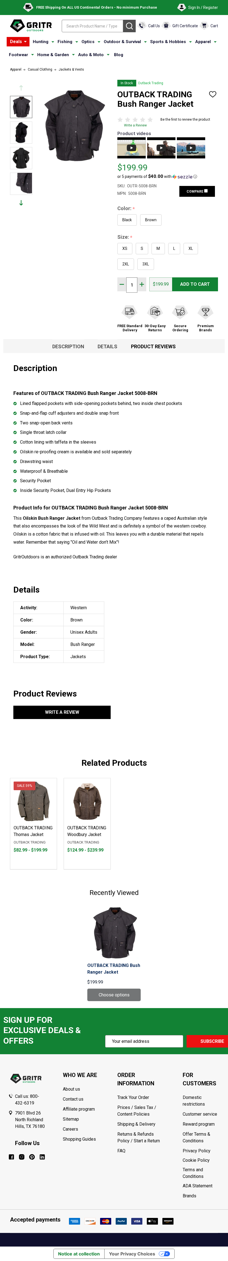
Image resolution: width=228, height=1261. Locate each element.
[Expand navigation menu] (52, 42)
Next (21, 203)
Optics (88, 41)
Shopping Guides (79, 1139)
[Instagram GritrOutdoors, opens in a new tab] (22, 1156)
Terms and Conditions (201, 1173)
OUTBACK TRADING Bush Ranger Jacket (113, 969)
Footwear (18, 54)
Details (107, 346)
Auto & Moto (91, 54)
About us (71, 1089)
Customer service (200, 1114)
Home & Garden (53, 54)
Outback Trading (150, 83)
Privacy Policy (201, 1151)
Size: (125, 237)
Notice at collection (79, 1254)
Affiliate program (79, 1109)
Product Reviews (153, 346)
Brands (189, 1195)
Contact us (73, 1099)
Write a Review (135, 125)
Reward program (199, 1124)
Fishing (65, 41)
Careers (70, 1129)
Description (68, 346)
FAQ (121, 1150)
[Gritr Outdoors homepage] (31, 25)
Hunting (40, 41)
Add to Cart (195, 284)
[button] (157, 176)
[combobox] (92, 26)
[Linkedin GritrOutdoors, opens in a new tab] (42, 1156)
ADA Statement (197, 1185)
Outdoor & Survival (122, 41)
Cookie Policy (201, 1160)
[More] (25, 41)
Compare (195, 191)
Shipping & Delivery (136, 1124)
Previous (21, 88)
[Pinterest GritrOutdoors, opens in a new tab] (32, 1156)
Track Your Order (133, 1097)
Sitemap (71, 1119)
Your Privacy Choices (132, 1254)
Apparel (203, 41)
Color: (126, 208)
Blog (118, 54)
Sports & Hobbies (168, 41)
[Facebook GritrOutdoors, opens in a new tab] (11, 1156)
